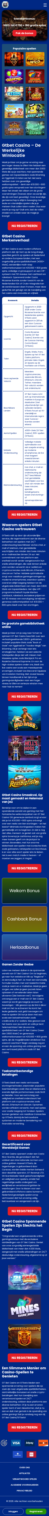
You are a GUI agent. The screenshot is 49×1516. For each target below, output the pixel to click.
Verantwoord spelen (25, 1479)
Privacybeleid (24, 1490)
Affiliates (24, 1473)
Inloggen (13, 1511)
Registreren (36, 1511)
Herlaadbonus (24, 947)
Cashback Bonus (24, 919)
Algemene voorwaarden (24, 1484)
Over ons (24, 1467)
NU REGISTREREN (25, 226)
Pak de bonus (24, 33)
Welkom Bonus (24, 891)
